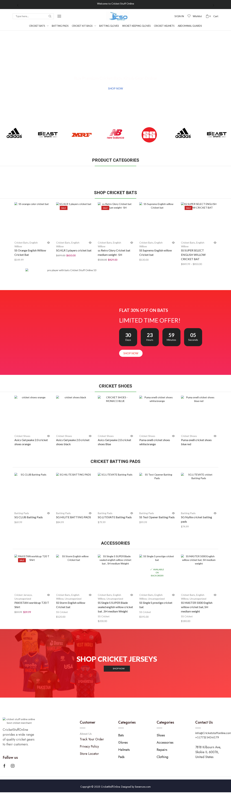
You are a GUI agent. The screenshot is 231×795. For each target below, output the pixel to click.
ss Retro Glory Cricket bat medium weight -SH (114, 252)
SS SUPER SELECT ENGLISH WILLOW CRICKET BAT (193, 255)
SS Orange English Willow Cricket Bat (30, 252)
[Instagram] (12, 766)
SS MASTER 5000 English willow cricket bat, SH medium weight (196, 607)
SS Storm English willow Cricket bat (70, 605)
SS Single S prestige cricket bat (155, 605)
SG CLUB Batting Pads (28, 517)
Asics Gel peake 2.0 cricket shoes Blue (114, 442)
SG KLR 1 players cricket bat (73, 250)
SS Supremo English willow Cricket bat (155, 252)
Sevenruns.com (143, 787)
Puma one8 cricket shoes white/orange (154, 442)
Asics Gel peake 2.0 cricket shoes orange (31, 442)
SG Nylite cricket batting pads (196, 519)
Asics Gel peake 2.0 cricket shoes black (73, 442)
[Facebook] (4, 766)
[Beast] (48, 135)
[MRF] (81, 135)
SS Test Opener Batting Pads (157, 517)
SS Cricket (62, 612)
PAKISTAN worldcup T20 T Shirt (31, 605)
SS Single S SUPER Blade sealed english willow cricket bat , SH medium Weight (115, 607)
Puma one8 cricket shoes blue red (196, 442)
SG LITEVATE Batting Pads (115, 517)
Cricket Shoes (22, 435)
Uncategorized (22, 598)
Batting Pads (21, 513)
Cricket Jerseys (23, 594)
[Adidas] (14, 135)
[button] (59, 16)
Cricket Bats (21, 242)
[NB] (115, 135)
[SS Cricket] (149, 135)
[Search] (50, 16)
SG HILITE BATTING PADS (73, 517)
